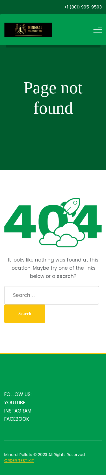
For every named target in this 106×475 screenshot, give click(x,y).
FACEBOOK (16, 419)
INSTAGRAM (17, 410)
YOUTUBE (14, 402)
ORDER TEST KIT (19, 460)
